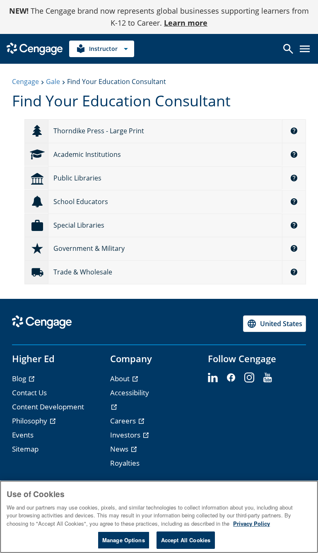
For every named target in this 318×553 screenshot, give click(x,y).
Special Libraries (78, 225)
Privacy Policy (251, 523)
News (120, 449)
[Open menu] (304, 48)
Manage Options (123, 540)
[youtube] (267, 378)
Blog (20, 378)
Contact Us (29, 392)
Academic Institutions (87, 154)
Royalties (125, 463)
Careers (123, 421)
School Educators (80, 201)
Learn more (185, 23)
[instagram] (249, 378)
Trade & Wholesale (82, 271)
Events (23, 435)
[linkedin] (213, 378)
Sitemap (25, 449)
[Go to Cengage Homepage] (35, 48)
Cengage (25, 81)
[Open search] (288, 49)
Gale (53, 81)
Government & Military (89, 248)
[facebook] (231, 378)
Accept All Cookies (185, 540)
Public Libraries (77, 178)
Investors (126, 435)
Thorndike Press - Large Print (98, 130)
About (120, 378)
